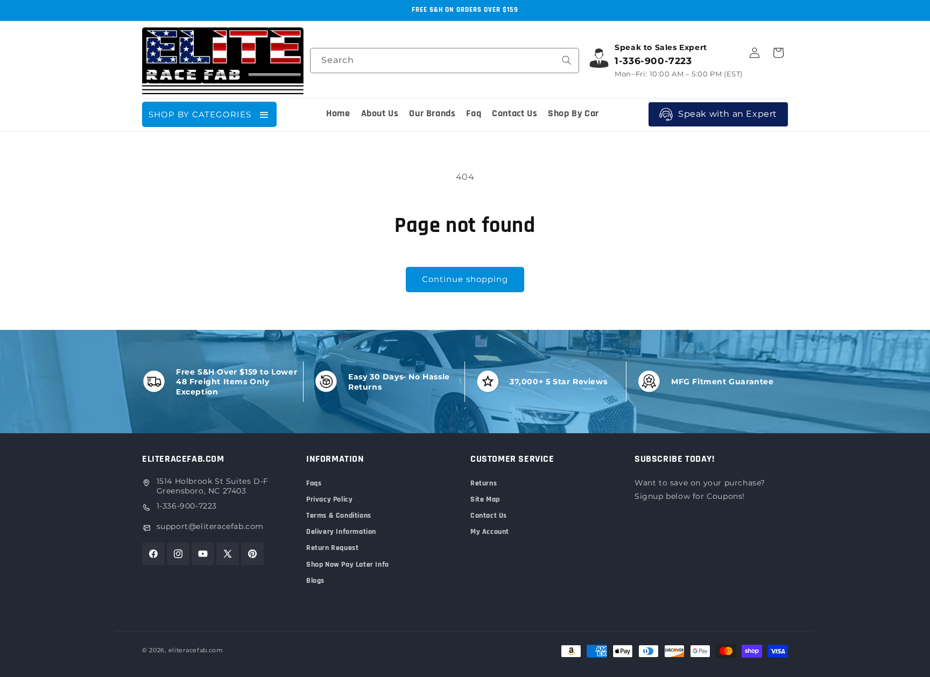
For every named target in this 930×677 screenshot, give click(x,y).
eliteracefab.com (195, 650)
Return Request (332, 548)
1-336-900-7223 (187, 506)
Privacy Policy (329, 499)
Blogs (315, 581)
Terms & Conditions (338, 515)
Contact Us (488, 515)
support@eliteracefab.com (210, 526)
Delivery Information (341, 532)
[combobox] (445, 60)
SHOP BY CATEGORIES (200, 114)
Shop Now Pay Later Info (347, 564)
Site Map (485, 499)
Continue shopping (465, 279)
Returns (483, 483)
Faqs (313, 483)
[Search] (567, 60)
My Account (489, 532)
